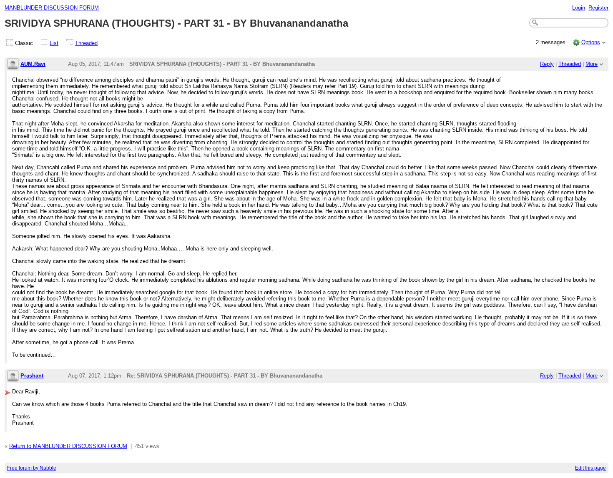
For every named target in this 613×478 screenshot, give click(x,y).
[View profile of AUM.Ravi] (13, 64)
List (54, 43)
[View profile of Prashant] (13, 376)
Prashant (31, 376)
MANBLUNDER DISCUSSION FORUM (52, 8)
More (591, 64)
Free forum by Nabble (31, 468)
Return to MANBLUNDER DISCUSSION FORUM (68, 446)
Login (578, 8)
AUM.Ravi (32, 64)
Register (598, 8)
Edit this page (590, 468)
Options (590, 42)
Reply (547, 64)
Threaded (86, 43)
